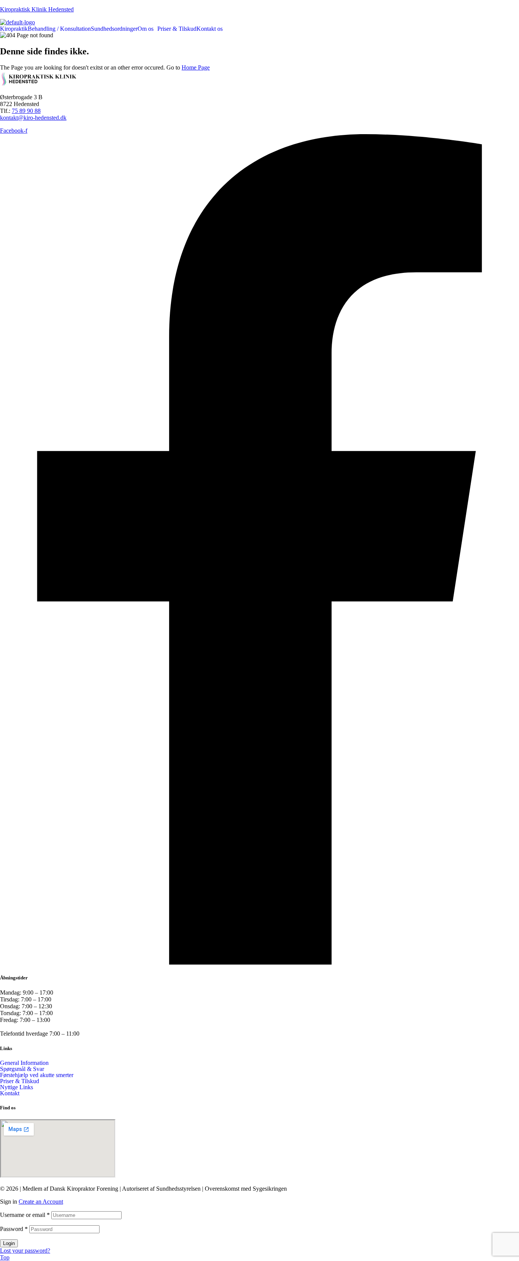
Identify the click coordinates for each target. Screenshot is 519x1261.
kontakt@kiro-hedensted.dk (33, 117)
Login (9, 1243)
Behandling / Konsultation (59, 29)
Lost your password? (25, 1250)
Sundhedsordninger (114, 29)
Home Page (196, 67)
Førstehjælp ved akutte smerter (36, 1075)
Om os (145, 29)
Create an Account (41, 1201)
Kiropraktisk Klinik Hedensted (37, 9)
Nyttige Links (16, 1087)
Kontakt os (209, 29)
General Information (24, 1063)
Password (14, 1229)
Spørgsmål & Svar (22, 1069)
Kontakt (9, 1093)
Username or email (25, 1215)
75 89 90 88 (26, 111)
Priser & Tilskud (176, 29)
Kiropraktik (14, 29)
